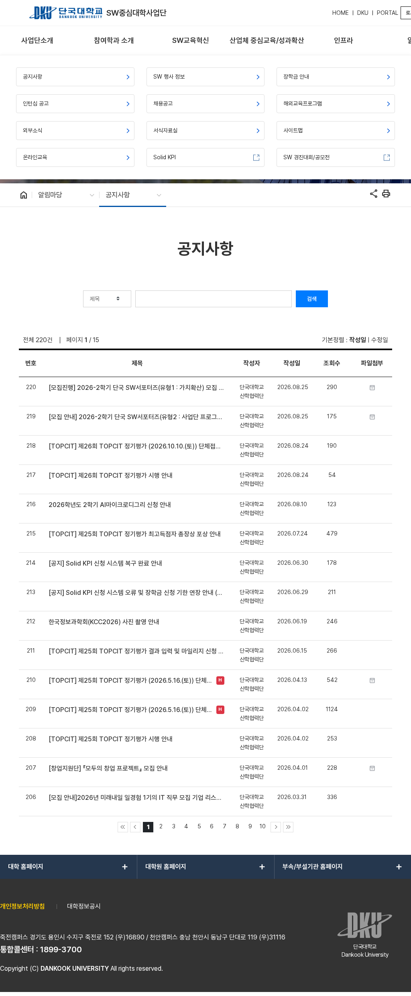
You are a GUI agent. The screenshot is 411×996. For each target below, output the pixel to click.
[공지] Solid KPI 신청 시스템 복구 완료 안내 (105, 563)
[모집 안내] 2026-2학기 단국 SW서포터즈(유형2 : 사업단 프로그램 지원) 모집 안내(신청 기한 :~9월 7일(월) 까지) (137, 417)
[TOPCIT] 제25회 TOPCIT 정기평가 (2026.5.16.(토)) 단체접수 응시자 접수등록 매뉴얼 (130, 680)
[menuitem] (37, 40)
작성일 (357, 340)
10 (263, 826)
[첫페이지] (123, 827)
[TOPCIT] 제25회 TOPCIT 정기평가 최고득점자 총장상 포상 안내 (135, 534)
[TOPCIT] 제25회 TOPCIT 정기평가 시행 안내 (111, 739)
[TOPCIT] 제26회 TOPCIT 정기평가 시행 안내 (111, 475)
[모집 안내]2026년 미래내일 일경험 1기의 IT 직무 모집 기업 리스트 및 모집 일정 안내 (137, 797)
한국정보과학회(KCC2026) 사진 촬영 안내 (104, 622)
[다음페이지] (276, 827)
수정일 (379, 340)
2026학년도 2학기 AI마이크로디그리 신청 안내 (110, 505)
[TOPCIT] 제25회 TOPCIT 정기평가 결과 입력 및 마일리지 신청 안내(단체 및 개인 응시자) (137, 651)
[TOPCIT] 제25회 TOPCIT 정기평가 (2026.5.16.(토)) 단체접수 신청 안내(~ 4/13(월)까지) (130, 710)
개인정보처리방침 (22, 906)
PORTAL (387, 13)
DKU (362, 13)
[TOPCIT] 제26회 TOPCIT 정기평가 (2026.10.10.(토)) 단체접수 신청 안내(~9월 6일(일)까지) (137, 446)
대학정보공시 (84, 906)
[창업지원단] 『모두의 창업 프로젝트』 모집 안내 (108, 768)
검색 (312, 299)
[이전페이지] (135, 827)
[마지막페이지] (288, 827)
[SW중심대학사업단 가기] (65, 12)
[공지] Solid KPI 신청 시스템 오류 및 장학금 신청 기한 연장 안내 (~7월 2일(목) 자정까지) (137, 592)
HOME (340, 13)
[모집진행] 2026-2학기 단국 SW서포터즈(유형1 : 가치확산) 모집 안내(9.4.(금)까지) (137, 388)
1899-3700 (61, 949)
